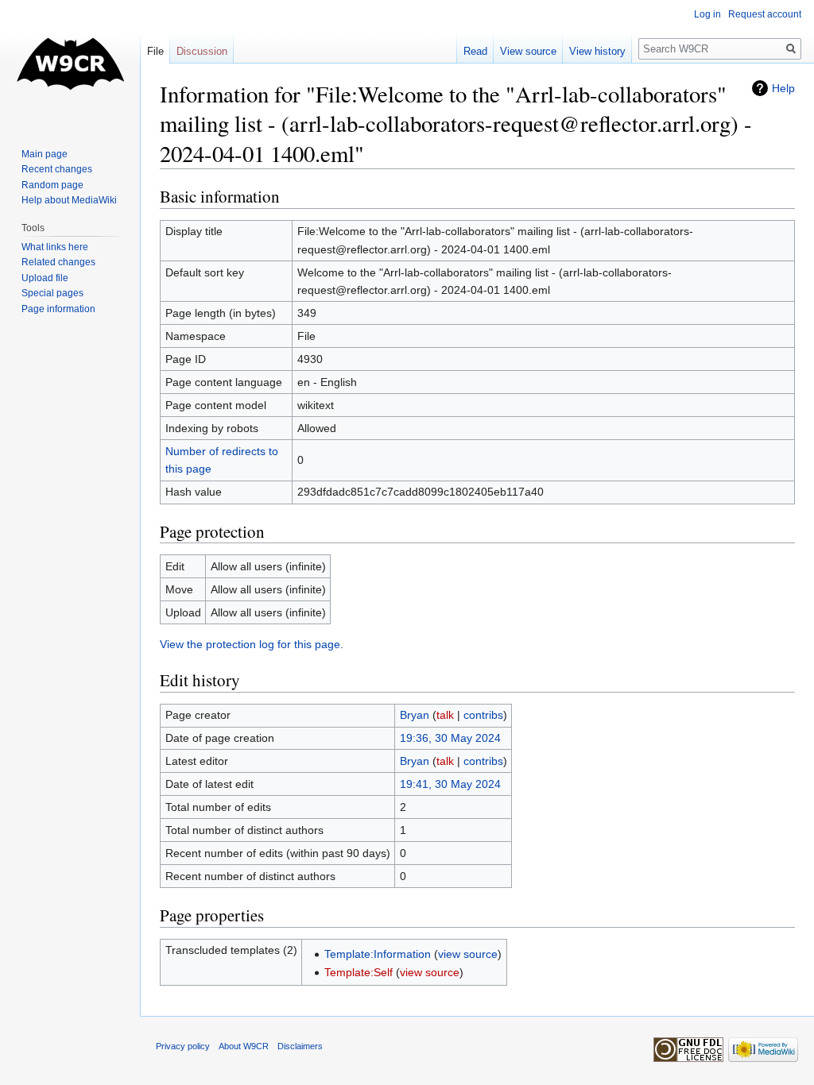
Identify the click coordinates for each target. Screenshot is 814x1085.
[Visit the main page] (70, 63)
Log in (707, 14)
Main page (44, 154)
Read (475, 51)
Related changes (58, 262)
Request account (764, 14)
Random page (52, 185)
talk (445, 715)
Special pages (52, 293)
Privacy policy (183, 1046)
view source (468, 954)
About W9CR (244, 1046)
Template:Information (377, 954)
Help (783, 88)
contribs (483, 715)
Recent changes (56, 169)
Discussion (201, 51)
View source (528, 51)
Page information (58, 309)
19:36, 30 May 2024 (450, 738)
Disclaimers (300, 1046)
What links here (54, 247)
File (155, 51)
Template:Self (358, 972)
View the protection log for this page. (251, 644)
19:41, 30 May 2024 (450, 784)
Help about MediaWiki (69, 200)
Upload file (44, 278)
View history (597, 51)
